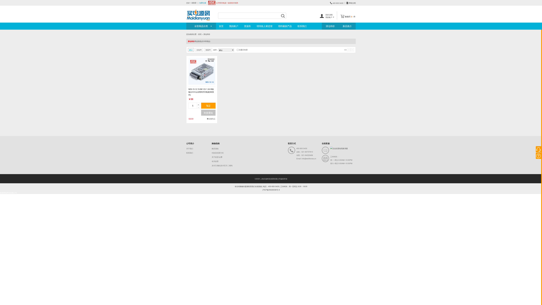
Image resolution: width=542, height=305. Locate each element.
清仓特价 (330, 26)
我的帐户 (233, 26)
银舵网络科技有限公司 (8, 192)
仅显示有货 (243, 49)
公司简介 (190, 143)
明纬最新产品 (285, 26)
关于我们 (189, 148)
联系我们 (302, 26)
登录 (194, 3)
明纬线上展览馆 (264, 26)
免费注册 (202, 3)
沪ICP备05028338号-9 (271, 190)
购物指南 (216, 143)
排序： (215, 50)
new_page (201, 71)
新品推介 (347, 26)
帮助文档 (352, 3)
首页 (221, 26)
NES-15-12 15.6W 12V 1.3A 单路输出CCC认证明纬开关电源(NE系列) (201, 92)
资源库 (247, 26)
